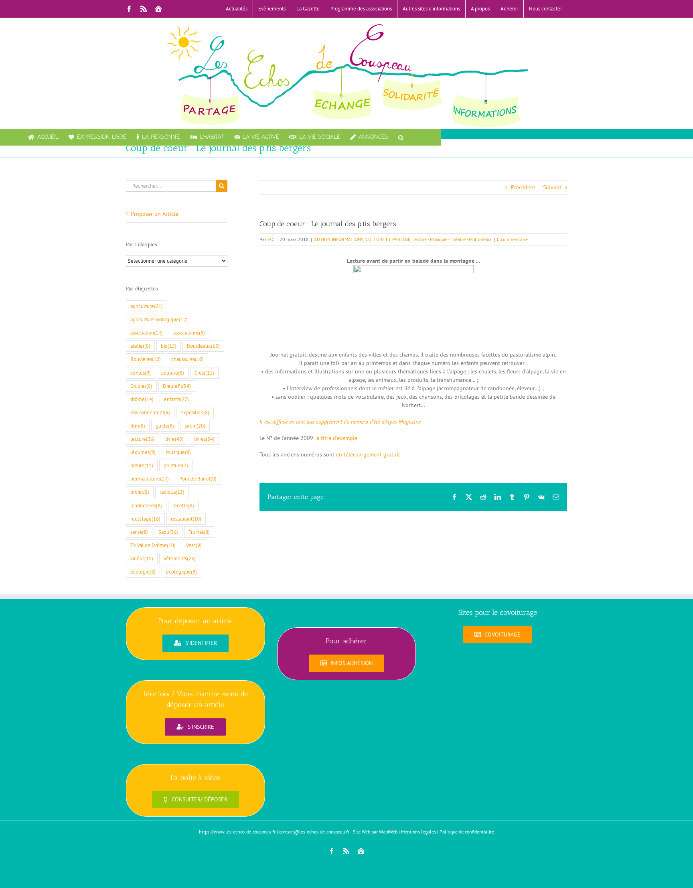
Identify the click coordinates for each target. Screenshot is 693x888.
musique (178, 452)
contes (140, 372)
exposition (194, 412)
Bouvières (145, 359)
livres (204, 439)
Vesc (194, 545)
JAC (270, 239)
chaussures (187, 359)
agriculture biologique (159, 319)
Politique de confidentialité (467, 832)
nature (141, 465)
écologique (181, 571)
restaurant (186, 518)
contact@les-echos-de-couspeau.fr (314, 832)
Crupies (141, 386)
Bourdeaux (203, 346)
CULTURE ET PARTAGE (387, 239)
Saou (168, 532)
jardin (194, 425)
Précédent (523, 187)
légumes (143, 452)
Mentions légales (418, 832)
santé (139, 532)
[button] (400, 137)
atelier (140, 346)
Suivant (552, 187)
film (137, 425)
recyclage (145, 518)
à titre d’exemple (336, 438)
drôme (142, 399)
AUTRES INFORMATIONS (338, 239)
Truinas (199, 532)
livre (174, 439)
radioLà (172, 492)
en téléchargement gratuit (368, 454)
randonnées (146, 505)
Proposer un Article (154, 213)
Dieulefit (177, 386)
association (146, 332)
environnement (150, 412)
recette (183, 505)
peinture (176, 465)
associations (189, 332)
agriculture (146, 306)
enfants (176, 399)
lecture (142, 439)
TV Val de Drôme (153, 545)
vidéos (141, 558)
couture (172, 372)
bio (168, 346)
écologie (143, 571)
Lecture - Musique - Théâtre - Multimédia (452, 239)
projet (139, 492)
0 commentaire (512, 239)
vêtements (180, 558)
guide (165, 425)
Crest (204, 372)
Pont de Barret (198, 478)
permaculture (149, 478)
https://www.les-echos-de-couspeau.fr (237, 832)
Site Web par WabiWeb (375, 832)
